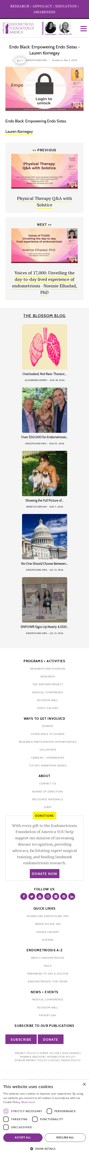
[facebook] (23, 896)
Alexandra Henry (36, 380)
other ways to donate (48, 734)
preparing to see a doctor (47, 973)
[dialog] (44, 1118)
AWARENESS (44, 12)
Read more (28, 1102)
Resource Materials (47, 799)
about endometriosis (47, 957)
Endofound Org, (37, 60)
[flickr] (55, 896)
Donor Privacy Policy (31, 1060)
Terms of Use (49, 1053)
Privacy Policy (26, 1053)
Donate (50, 1039)
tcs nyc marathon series (48, 765)
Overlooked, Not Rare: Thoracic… (44, 374)
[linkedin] (71, 896)
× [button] (84, 1084)
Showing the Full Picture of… (44, 500)
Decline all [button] (65, 1137)
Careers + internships (47, 757)
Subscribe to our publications (44, 1026)
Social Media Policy (65, 1060)
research (48, 676)
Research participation (47, 668)
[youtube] (39, 896)
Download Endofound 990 (48, 916)
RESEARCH (19, 6)
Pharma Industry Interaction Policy (48, 1056)
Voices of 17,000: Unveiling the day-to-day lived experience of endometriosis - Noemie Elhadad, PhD (44, 282)
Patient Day (47, 1015)
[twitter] (31, 896)
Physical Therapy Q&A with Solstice (44, 201)
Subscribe (21, 1039)
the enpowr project (47, 684)
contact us (47, 783)
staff (48, 807)
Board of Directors (47, 791)
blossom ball (47, 700)
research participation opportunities (48, 741)
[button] (44, 1148)
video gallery (48, 708)
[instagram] (47, 896)
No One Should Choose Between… (44, 564)
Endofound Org (35, 443)
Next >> (44, 224)
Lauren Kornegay (19, 131)
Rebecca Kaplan (36, 506)
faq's (47, 965)
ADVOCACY (42, 6)
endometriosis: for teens (48, 981)
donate (47, 726)
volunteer (48, 749)
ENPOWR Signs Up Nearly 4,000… (44, 627)
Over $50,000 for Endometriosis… (44, 437)
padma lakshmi (47, 932)
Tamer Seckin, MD (48, 923)
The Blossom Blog (44, 315)
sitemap (48, 939)
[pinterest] (63, 896)
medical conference (47, 692)
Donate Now (44, 874)
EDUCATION (66, 6)
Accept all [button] (23, 1137)
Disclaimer (70, 1053)
